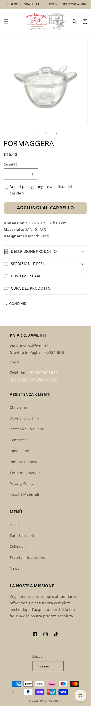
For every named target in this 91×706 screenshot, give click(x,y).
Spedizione (19, 450)
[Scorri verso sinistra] (35, 133)
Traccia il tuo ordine (27, 557)
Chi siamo (18, 407)
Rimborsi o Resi (23, 462)
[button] (6, 21)
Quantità (10, 164)
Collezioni (18, 546)
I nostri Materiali (24, 494)
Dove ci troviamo (24, 418)
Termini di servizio (26, 472)
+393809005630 (43, 372)
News (14, 568)
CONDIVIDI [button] (18, 303)
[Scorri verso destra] (56, 133)
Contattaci (19, 440)
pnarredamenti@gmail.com (34, 379)
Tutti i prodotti (23, 535)
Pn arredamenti (51, 700)
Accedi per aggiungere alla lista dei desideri (40, 189)
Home (15, 524)
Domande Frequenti (27, 429)
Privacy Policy (21, 483)
